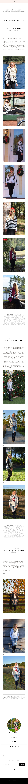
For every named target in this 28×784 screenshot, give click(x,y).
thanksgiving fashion (17, 706)
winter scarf (13, 327)
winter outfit (10, 326)
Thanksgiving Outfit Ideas (14, 551)
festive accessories (12, 319)
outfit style (10, 323)
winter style (21, 327)
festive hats (21, 319)
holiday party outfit (14, 322)
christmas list (9, 317)
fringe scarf (15, 320)
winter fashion (16, 535)
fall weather (13, 700)
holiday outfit (14, 532)
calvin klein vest (10, 527)
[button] (14, 1)
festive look (7, 320)
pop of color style (19, 323)
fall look (10, 699)
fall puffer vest (7, 529)
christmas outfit (18, 317)
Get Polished (16, 780)
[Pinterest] (15, 741)
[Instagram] (12, 741)
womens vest (17, 538)
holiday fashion (10, 530)
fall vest (15, 529)
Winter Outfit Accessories (14, 29)
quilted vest (6, 324)
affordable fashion (12, 697)
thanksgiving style (16, 708)
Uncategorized (18, 314)
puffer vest (14, 533)
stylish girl (7, 706)
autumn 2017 (21, 697)
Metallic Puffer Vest (14, 340)
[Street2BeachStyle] (14, 13)
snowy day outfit (15, 324)
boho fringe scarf (12, 315)
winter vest (10, 538)
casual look (21, 315)
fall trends (17, 699)
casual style (7, 316)
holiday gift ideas (13, 531)
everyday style (7, 318)
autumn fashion (11, 526)
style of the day (14, 534)
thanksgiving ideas (8, 707)
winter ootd (20, 325)
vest (10, 535)
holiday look (15, 321)
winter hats (12, 325)
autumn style (20, 526)
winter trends (19, 537)
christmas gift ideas (17, 316)
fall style (15, 318)
